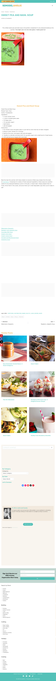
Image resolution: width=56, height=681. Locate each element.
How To (4, 631)
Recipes (7, 11)
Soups (40, 313)
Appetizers (12, 11)
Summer (21, 316)
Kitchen (4, 588)
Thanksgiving (5, 652)
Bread (4, 667)
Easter (4, 644)
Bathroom (5, 593)
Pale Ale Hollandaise (8, 399)
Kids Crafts (5, 628)
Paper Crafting (6, 625)
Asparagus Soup (5, 239)
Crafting (3, 622)
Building (3, 605)
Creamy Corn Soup (6, 234)
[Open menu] (52, 5)
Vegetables (5, 664)
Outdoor (4, 600)
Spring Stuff (5, 646)
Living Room (5, 594)
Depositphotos (15, 527)
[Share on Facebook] (1, 338)
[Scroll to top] (3, 670)
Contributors (17, 313)
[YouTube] (29, 676)
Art (3, 629)
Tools (4, 611)
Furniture (5, 608)
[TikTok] (32, 676)
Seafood (4, 663)
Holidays (3, 638)
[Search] (51, 447)
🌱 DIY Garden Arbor (8, 1)
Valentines (5, 643)
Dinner (23, 313)
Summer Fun (5, 647)
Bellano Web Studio (36, 678)
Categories (5, 471)
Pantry (4, 590)
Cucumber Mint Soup (7, 232)
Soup (16, 316)
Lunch (32, 313)
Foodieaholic (9, 18)
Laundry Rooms (6, 597)
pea (12, 316)
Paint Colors (5, 634)
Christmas (5, 641)
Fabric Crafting (6, 626)
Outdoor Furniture (6, 609)
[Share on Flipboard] (1, 345)
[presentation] (14, 348)
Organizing (5, 614)
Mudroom (5, 596)
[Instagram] (26, 676)
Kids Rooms (5, 599)
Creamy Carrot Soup (6, 236)
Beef (4, 660)
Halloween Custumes (7, 632)
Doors (4, 615)
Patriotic (4, 649)
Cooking (3, 657)
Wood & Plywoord (6, 617)
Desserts (5, 669)
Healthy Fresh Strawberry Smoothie (41, 435)
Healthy (28, 313)
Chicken (4, 661)
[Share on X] (1, 341)
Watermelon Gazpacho (7, 228)
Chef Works (6, 182)
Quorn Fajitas (6, 435)
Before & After (6, 612)
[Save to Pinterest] (1, 335)
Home (2, 11)
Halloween (5, 650)
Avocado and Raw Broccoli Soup (10, 237)
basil (3, 316)
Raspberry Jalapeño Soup (48, 323)
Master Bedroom (6, 591)
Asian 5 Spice (34, 364)
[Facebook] (23, 676)
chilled (7, 316)
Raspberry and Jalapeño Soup (9, 230)
